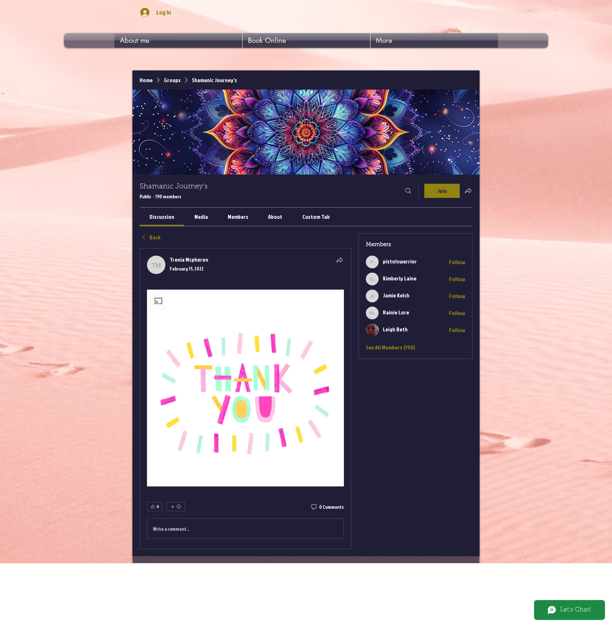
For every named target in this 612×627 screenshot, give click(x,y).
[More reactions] (175, 506)
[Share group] (468, 190)
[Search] (408, 191)
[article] (245, 398)
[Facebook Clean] (474, 571)
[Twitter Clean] (461, 571)
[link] (161, 217)
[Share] (339, 260)
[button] (245, 388)
